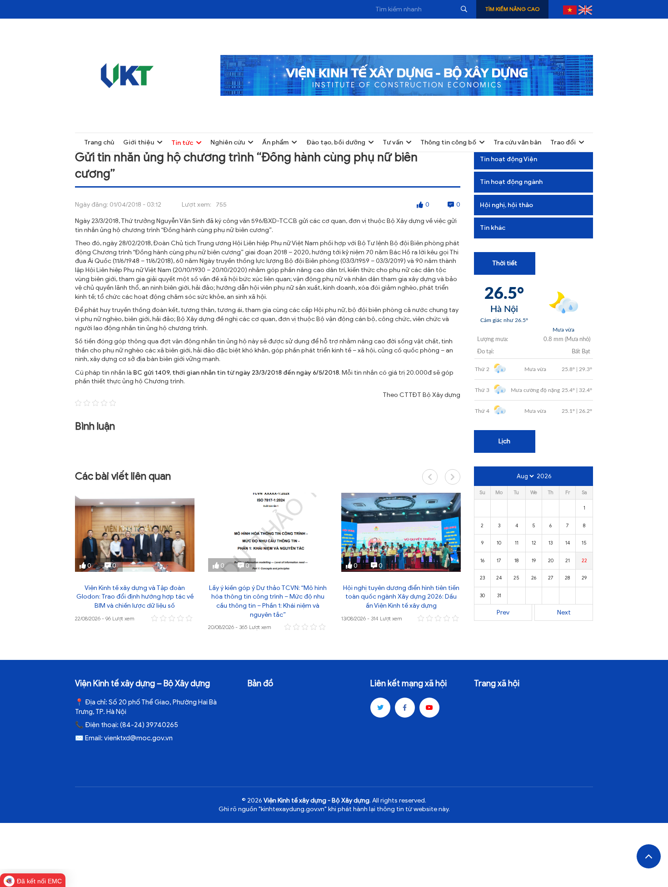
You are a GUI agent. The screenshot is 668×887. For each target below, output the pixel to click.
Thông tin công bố (448, 142)
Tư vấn (393, 142)
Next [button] (452, 477)
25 (516, 578)
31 (499, 595)
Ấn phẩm (275, 142)
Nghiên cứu (227, 142)
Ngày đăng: (91, 204)
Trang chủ (99, 142)
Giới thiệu (138, 142)
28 (567, 578)
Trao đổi (563, 142)
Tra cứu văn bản (517, 142)
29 (584, 578)
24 (499, 578)
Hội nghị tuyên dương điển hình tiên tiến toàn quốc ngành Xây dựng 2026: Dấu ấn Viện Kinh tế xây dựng (401, 597)
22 (584, 560)
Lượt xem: (196, 204)
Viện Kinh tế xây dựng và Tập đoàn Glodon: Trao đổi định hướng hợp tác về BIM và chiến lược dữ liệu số (135, 597)
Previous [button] (430, 477)
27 (550, 578)
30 (482, 595)
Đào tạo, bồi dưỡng (335, 142)
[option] (134, 558)
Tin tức (182, 143)
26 (533, 578)
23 (482, 578)
